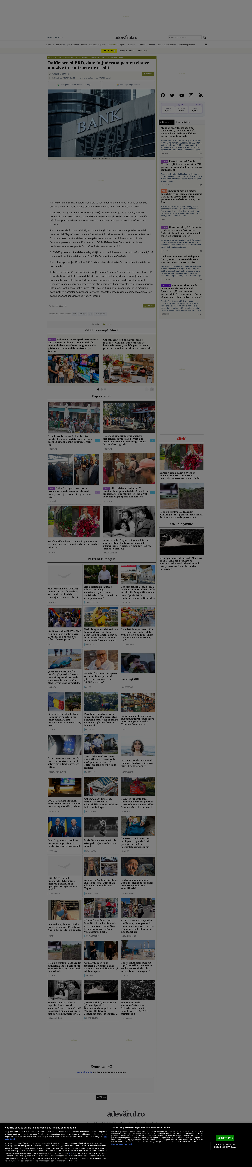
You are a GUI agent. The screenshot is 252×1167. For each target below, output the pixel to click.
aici (70, 1153)
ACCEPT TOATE (225, 1138)
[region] (126, 1145)
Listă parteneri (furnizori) (121, 1144)
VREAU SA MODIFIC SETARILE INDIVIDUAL (225, 1146)
